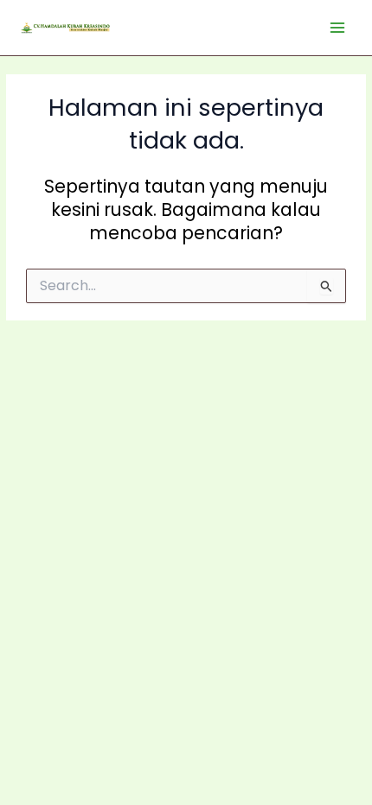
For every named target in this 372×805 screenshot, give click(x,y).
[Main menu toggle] (338, 28)
